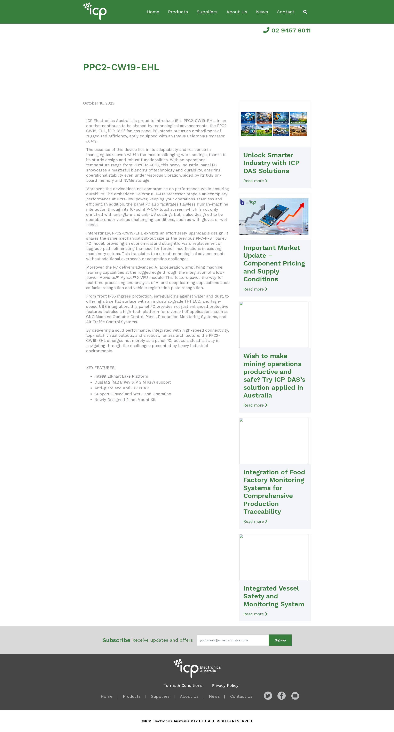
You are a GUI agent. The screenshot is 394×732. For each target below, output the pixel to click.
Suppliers (207, 11)
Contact (285, 11)
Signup (280, 640)
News (262, 11)
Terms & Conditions (183, 685)
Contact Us (241, 696)
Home (153, 11)
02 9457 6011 (290, 30)
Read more (254, 180)
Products (178, 11)
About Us (236, 11)
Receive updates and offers (147, 640)
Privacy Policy (225, 685)
